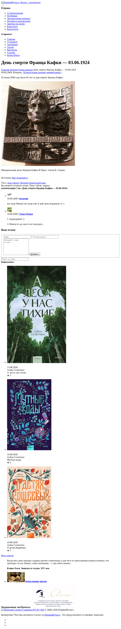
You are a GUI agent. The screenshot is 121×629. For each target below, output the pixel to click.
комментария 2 (54, 72)
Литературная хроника (18, 18)
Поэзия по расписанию (18, 21)
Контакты (12, 50)
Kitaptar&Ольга (52, 615)
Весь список (7, 555)
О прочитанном (15, 13)
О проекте (12, 42)
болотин (23, 198)
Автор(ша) (12, 44)
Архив (10, 47)
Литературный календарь (33, 183)
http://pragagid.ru (20, 178)
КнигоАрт (12, 26)
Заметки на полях (16, 24)
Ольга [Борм (26, 214)
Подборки (12, 16)
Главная (11, 39)
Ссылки (11, 52)
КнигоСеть (12, 29)
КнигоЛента (13, 55)
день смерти (13, 183)
